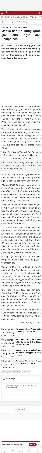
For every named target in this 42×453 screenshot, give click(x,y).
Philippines (26, 372)
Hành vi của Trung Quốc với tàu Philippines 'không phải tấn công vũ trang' (28, 352)
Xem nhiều (15, 17)
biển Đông (16, 372)
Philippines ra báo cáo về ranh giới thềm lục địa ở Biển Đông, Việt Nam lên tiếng (28, 342)
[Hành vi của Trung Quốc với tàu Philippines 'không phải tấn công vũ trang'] (7, 353)
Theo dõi (32, 444)
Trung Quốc (6, 372)
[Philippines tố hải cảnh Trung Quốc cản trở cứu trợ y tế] (7, 364)
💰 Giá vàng (24, 17)
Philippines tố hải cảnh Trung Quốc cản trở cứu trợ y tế (28, 362)
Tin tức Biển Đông (20, 22)
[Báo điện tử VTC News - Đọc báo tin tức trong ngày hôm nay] (13, 13)
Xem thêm (20, 409)
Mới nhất (6, 17)
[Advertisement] (21, 81)
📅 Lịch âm (33, 17)
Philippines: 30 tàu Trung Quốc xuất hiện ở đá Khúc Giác (28, 330)
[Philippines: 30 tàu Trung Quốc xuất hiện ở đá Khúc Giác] (7, 332)
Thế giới (8, 22)
